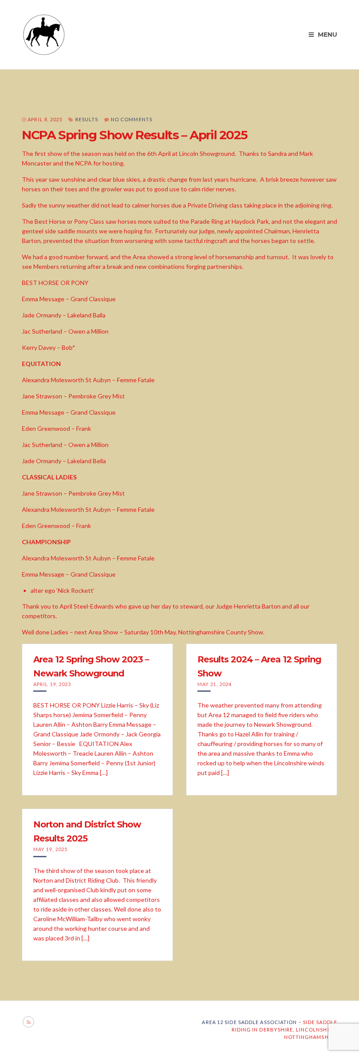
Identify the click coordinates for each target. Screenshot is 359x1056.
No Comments (131, 119)
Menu (326, 35)
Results (87, 119)
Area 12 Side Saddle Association (249, 1022)
